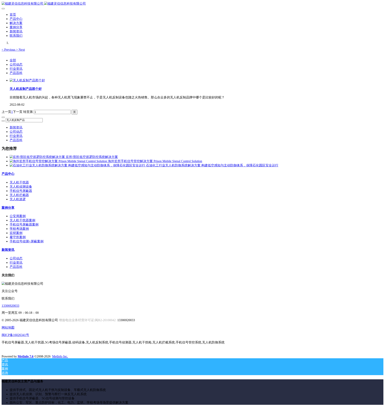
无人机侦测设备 (21, 186)
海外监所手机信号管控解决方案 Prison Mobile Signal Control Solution (155, 161)
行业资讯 (16, 68)
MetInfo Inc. (60, 356)
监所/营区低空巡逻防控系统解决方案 (92, 157)
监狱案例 (16, 233)
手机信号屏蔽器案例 (24, 224)
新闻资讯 (16, 127)
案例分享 (8, 207)
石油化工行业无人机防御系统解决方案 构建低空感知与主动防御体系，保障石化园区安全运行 (212, 165)
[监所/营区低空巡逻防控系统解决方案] (38, 157)
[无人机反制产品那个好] (27, 80)
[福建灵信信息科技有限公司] (192, 4)
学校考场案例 (19, 228)
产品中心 (8, 173)
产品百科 (16, 73)
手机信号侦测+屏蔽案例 (27, 241)
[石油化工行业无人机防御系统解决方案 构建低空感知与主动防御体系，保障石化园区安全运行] (78, 165)
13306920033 (10, 305)
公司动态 (16, 64)
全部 (13, 60)
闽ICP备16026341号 (15, 335)
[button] (9, 49)
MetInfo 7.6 (25, 356)
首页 (13, 14)
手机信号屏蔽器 (21, 190)
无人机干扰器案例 (22, 220)
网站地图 (8, 327)
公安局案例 (18, 216)
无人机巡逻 (18, 199)
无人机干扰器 (19, 182)
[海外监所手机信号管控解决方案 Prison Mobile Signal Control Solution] (59, 161)
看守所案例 (18, 237)
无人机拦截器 (19, 195)
